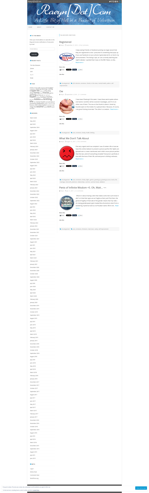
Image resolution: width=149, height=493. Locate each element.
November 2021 (34, 232)
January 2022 (33, 226)
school (50, 104)
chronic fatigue (49, 87)
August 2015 (33, 452)
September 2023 (34, 162)
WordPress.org (34, 478)
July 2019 (32, 321)
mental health (102, 83)
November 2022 (34, 194)
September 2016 (34, 429)
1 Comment (83, 94)
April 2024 (33, 140)
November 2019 (34, 309)
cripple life (34, 90)
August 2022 (33, 204)
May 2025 (33, 121)
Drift (31, 71)
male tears (91, 229)
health (88, 132)
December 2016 (34, 420)
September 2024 (34, 127)
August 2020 (33, 280)
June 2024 (33, 137)
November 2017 (34, 385)
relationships (81, 182)
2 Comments (79, 191)
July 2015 (32, 455)
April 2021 (33, 254)
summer (87, 182)
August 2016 (33, 433)
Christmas (43, 87)
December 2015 (34, 445)
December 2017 (34, 382)
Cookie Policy (36, 490)
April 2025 (33, 124)
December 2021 (34, 229)
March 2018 (33, 372)
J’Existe (32, 68)
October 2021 (34, 235)
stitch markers (42, 105)
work (49, 106)
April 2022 (33, 216)
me (34, 102)
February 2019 (34, 337)
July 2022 (32, 207)
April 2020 (33, 293)
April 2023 (33, 178)
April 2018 (33, 369)
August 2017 (33, 394)
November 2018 (34, 347)
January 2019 (33, 340)
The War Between (35, 65)
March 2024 (33, 143)
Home (30, 27)
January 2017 (33, 417)
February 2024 (34, 146)
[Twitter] (110, 1)
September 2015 (34, 449)
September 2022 (34, 200)
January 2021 (33, 264)
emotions (83, 83)
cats (39, 87)
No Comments (84, 45)
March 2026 (33, 118)
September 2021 (34, 239)
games (92, 180)
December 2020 (34, 267)
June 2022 (33, 210)
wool (45, 107)
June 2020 (33, 286)
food (41, 93)
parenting (33, 104)
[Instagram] (113, 1)
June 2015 (33, 458)
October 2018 (34, 350)
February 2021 (34, 261)
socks (36, 105)
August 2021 (33, 242)
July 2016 (32, 436)
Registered (65, 42)
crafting (50, 89)
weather (40, 106)
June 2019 (33, 325)
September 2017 (34, 391)
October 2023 (34, 159)
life (116, 180)
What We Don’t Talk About (74, 138)
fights (87, 180)
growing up (97, 180)
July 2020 (32, 283)
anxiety (31, 87)
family (83, 132)
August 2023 (33, 165)
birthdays (35, 87)
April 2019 (33, 331)
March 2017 (33, 410)
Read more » (80, 62)
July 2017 (32, 398)
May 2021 (33, 251)
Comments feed (34, 475)
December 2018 (34, 344)
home (113, 180)
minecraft (68, 182)
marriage (62, 182)
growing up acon (106, 180)
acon (74, 132)
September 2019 (34, 315)
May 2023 (33, 175)
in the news (94, 83)
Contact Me (50, 27)
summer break (95, 182)
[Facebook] (111, 1)
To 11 (31, 75)
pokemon (74, 182)
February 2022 (34, 223)
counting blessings (41, 89)
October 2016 (34, 426)
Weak (31, 78)
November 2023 (34, 156)
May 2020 (33, 289)
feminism (84, 229)
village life (33, 107)
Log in (32, 469)
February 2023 (34, 184)
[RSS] (117, 1)
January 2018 (33, 379)
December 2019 (34, 305)
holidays (43, 97)
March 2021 (33, 258)
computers (32, 89)
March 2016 (33, 442)
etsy (45, 91)
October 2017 (34, 388)
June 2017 (33, 401)
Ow (61, 91)
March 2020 (33, 296)
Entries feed (33, 472)
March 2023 (33, 181)
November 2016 (34, 423)
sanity (96, 229)
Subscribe (34, 54)
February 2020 (34, 299)
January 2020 (33, 302)
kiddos (37, 99)
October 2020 (34, 274)
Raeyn (62, 45)
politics (109, 83)
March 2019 (33, 334)
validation (102, 182)
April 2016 (33, 439)
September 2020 (34, 277)
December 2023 (34, 153)
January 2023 (33, 188)
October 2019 (34, 312)
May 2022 (33, 213)
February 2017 (34, 414)
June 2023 (33, 172)
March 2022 (33, 220)
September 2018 (34, 353)
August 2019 (33, 318)
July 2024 (32, 134)
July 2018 (32, 360)
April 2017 (33, 407)
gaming (33, 94)
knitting (92, 132)
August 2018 (33, 356)
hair (44, 95)
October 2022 (34, 197)
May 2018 (33, 366)
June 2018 (33, 363)
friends (89, 83)
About (39, 27)
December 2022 (34, 191)
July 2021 (32, 245)
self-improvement (103, 229)
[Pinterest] (115, 1)
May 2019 (33, 328)
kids (42, 99)
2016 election (76, 83)
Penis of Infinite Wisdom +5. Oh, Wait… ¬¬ (82, 187)
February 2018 (34, 375)
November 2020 (34, 270)
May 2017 (33, 404)
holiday (38, 97)
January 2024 (33, 149)
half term (48, 95)
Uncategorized (65, 83)
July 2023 (32, 169)
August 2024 (33, 130)
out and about (50, 102)
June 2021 (33, 248)
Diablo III (42, 91)
